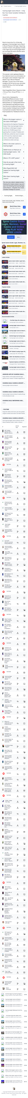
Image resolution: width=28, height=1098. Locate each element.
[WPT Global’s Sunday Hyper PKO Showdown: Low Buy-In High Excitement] (5, 352)
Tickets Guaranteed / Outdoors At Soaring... (8, 729)
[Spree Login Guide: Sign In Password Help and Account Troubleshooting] (5, 267)
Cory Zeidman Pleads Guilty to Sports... (8, 779)
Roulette (11, 348)
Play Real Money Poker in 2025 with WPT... (9, 763)
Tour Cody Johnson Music (8, 972)
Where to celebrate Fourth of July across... (9, 723)
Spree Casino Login (19, 268)
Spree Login (11, 268)
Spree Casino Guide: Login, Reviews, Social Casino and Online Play (8, 6)
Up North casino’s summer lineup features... (9, 542)
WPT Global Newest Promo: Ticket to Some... (9, 564)
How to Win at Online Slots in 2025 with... (8, 655)
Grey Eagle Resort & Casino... (7, 525)
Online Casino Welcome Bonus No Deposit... (9, 917)
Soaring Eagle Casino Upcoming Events (18, 369)
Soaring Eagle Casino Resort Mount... (8, 443)
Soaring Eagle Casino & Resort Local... (9, 487)
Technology (16, 348)
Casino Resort (22, 327)
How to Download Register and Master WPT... (7, 694)
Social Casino (22, 263)
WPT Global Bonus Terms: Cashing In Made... (7, 807)
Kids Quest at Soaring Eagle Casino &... (8, 559)
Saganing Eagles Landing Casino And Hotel (9, 459)
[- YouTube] (5, 321)
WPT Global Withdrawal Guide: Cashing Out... (8, 825)
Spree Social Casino (13, 273)
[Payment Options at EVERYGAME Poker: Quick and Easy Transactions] (5, 363)
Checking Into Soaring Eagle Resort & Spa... (8, 871)
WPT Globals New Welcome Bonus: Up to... (8, 609)
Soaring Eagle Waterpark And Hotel (8, 531)
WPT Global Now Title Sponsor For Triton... (9, 865)
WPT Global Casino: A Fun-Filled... (8, 888)
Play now (24, 247)
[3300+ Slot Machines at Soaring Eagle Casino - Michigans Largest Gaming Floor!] (5, 357)
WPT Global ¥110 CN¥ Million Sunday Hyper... (8, 575)
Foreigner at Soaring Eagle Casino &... (8, 735)
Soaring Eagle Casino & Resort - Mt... (9, 509)
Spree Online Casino (23, 284)
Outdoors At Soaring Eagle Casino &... (8, 649)
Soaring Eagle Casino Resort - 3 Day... (9, 492)
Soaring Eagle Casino (14, 327)
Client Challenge (8, 988)
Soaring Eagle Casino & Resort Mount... (9, 548)
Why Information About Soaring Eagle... (9, 632)
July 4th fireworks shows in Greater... (9, 854)
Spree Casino (12, 263)
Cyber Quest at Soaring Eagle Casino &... (8, 848)
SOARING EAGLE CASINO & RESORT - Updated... (8, 911)
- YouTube (8, 464)
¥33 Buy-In (25, 353)
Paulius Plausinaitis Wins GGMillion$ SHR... (9, 831)
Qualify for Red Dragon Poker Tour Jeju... (8, 837)
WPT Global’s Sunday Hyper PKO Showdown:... (7, 626)
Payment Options (21, 364)
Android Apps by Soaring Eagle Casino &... (9, 740)
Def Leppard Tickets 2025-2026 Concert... (8, 476)
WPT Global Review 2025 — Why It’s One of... (9, 432)
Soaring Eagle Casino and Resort (16, 322)
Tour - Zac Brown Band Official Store (9, 899)
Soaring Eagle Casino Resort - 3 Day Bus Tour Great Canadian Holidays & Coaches (20, 6)
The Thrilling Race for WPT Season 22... (8, 944)
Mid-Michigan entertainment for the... (8, 819)
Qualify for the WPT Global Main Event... (9, 905)
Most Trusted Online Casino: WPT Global (8, 620)
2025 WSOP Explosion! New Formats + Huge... (8, 660)
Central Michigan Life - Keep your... (8, 701)
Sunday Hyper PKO (13, 353)
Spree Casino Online (13, 284)
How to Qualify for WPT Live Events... (8, 448)
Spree (17, 263)
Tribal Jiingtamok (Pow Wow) (9, 667)
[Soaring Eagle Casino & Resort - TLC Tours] (5, 342)
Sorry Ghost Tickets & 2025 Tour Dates (8, 712)
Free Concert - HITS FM (8, 922)
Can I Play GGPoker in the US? (8, 553)
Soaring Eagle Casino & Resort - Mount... (9, 939)
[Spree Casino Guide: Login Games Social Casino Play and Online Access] (5, 262)
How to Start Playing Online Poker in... (8, 454)
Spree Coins (20, 273)
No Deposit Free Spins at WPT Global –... (9, 514)
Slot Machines (22, 358)
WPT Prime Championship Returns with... (8, 683)
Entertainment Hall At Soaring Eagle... (8, 503)
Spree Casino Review (13, 278)
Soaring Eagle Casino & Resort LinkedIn (9, 950)
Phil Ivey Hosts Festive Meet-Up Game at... (9, 481)
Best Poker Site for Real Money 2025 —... (8, 751)
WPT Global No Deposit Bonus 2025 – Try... (8, 813)
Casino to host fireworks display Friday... (9, 706)
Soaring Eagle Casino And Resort (8, 196)
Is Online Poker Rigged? (9, 746)
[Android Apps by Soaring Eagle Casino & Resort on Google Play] (5, 337)
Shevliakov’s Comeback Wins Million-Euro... (8, 570)
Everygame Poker (13, 364)
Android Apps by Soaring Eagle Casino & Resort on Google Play (20, 196)
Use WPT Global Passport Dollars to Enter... (9, 437)
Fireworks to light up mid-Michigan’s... (8, 597)
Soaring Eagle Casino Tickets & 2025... (9, 470)
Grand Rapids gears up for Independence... (9, 843)
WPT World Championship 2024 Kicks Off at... (8, 876)
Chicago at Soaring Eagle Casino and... (8, 586)
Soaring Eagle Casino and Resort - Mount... (9, 859)
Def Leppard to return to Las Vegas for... (8, 933)
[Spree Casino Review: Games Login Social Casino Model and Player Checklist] (5, 277)
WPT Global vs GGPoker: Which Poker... (9, 520)
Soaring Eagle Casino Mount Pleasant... (8, 757)
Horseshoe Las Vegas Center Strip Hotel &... (8, 790)
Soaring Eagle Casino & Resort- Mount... (9, 955)
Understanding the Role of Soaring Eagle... (8, 785)
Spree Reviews (22, 278)
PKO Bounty (20, 353)
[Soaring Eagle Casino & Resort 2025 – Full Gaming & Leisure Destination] (5, 326)
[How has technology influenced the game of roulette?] (5, 347)
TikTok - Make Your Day (8, 638)
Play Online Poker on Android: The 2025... (8, 603)
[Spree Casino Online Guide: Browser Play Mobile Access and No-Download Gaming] (5, 283)
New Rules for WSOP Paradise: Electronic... (8, 581)
